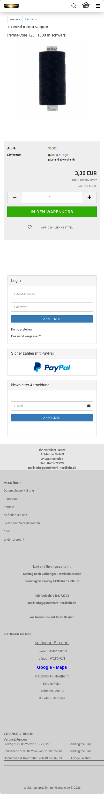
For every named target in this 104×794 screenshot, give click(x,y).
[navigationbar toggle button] (98, 6)
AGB (7, 531)
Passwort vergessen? (26, 336)
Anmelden (52, 319)
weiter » (15, 19)
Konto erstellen (21, 329)
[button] (14, 197)
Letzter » (31, 19)
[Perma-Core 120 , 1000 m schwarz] (52, 78)
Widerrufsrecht (14, 539)
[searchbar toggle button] (74, 6)
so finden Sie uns (15, 515)
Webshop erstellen (36, 787)
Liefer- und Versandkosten (22, 523)
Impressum (11, 498)
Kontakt (9, 507)
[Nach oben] (90, 787)
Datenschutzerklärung (19, 490)
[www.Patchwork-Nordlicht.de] (9, 6)
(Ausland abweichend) (61, 159)
